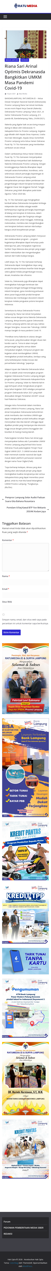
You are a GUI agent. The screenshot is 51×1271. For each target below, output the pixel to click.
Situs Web (7, 601)
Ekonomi (24, 60)
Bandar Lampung (12, 60)
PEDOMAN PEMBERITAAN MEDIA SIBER (23, 1227)
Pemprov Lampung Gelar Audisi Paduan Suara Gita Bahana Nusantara (25, 499)
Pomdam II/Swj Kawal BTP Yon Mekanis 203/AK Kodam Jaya (26, 509)
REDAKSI (8, 1233)
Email (5, 589)
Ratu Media (23, 94)
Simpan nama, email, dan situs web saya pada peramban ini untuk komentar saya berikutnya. (25, 621)
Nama (6, 576)
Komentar (8, 540)
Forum (7, 1221)
